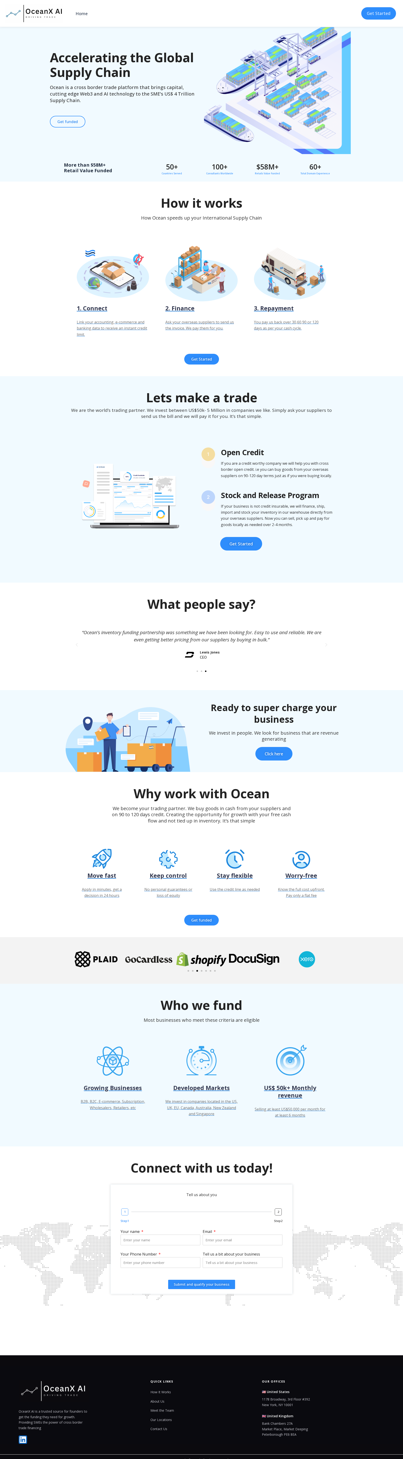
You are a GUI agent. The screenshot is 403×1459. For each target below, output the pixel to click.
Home (82, 13)
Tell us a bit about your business (231, 1254)
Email (208, 1231)
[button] (76, 645)
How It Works (160, 1392)
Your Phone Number (139, 1254)
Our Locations (161, 1420)
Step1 (125, 1221)
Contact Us (158, 1429)
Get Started (378, 13)
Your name (131, 1231)
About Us (157, 1401)
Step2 (278, 1221)
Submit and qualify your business (201, 1284)
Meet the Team (162, 1410)
